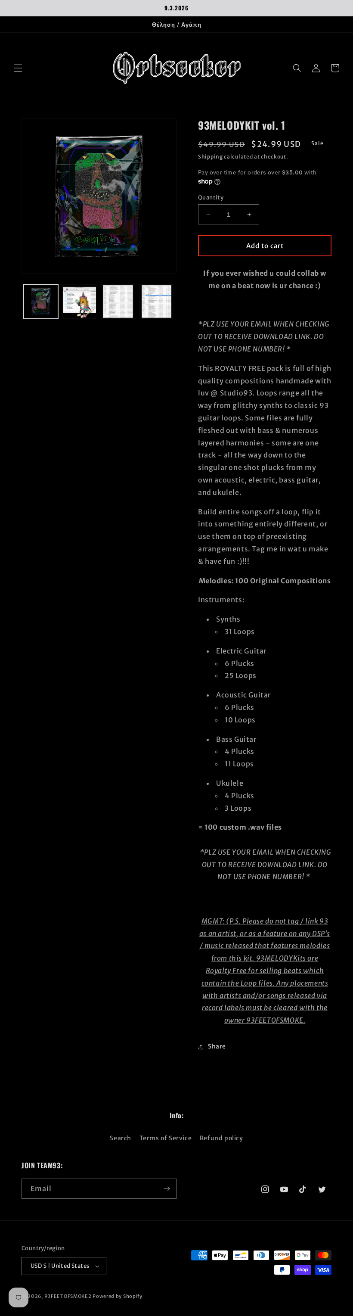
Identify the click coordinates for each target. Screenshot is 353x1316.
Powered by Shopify (117, 1296)
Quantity (210, 197)
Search (120, 1138)
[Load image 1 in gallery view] (41, 301)
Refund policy (221, 1138)
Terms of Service (165, 1138)
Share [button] (217, 1046)
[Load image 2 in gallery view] (79, 301)
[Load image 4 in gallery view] (156, 301)
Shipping (210, 156)
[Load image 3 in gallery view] (118, 301)
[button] (18, 68)
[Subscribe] (166, 1189)
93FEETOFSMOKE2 (68, 1296)
